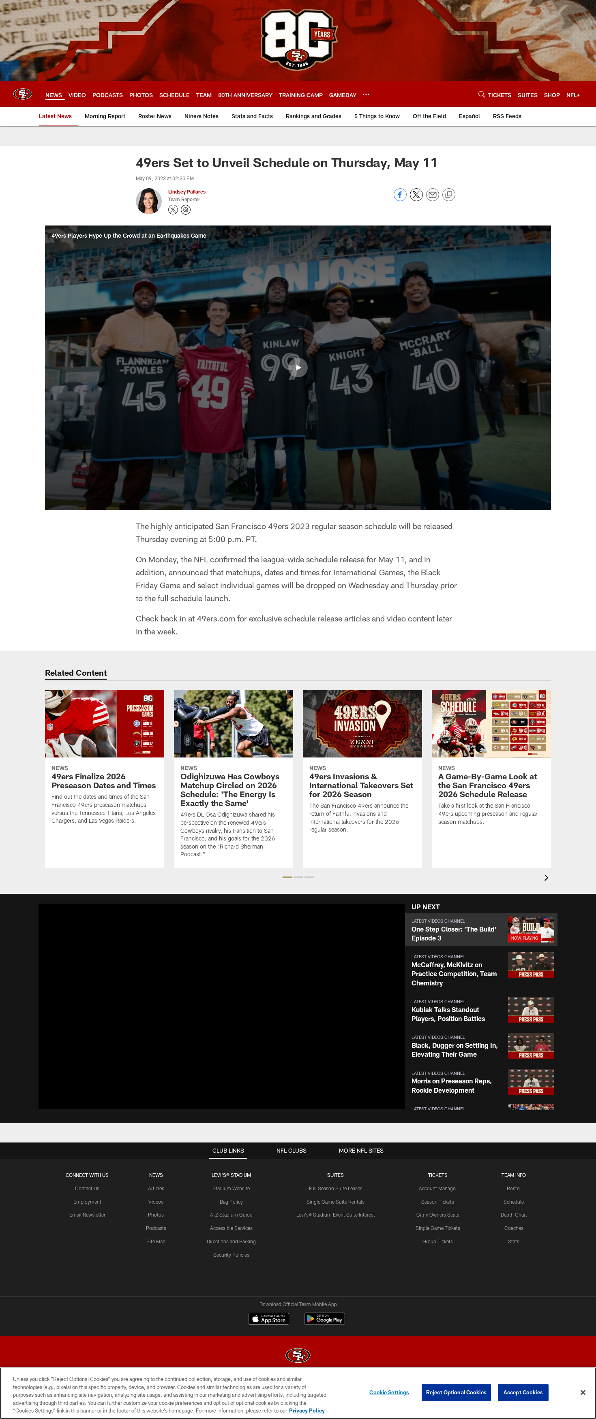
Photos (156, 1214)
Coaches (513, 1228)
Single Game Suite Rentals (335, 1201)
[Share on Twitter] (416, 199)
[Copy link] (448, 195)
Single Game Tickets (438, 1228)
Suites (335, 1175)
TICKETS (438, 1175)
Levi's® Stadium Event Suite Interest (335, 1214)
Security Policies (231, 1254)
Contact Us (87, 1188)
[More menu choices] (366, 94)
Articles (156, 1188)
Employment (87, 1201)
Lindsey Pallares (187, 191)
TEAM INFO (514, 1175)
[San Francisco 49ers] (298, 1356)
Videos (155, 1201)
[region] (298, 1393)
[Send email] (432, 199)
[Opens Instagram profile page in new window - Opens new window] (186, 210)
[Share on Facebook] (400, 199)
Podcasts (156, 1228)
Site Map (155, 1241)
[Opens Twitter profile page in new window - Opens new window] (173, 210)
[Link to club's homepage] (22, 94)
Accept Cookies (523, 1392)
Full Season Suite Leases (335, 1188)
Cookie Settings (389, 1392)
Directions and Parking (231, 1241)
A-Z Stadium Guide (231, 1214)
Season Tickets (437, 1201)
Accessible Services (231, 1228)
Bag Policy (231, 1201)
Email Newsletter (87, 1214)
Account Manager (438, 1188)
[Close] (583, 1393)
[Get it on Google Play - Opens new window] (324, 1323)
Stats (513, 1241)
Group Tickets (437, 1241)
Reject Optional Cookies (456, 1392)
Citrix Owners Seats (437, 1214)
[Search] (481, 94)
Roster (514, 1188)
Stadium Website (231, 1188)
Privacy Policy (307, 1410)
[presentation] (548, 878)
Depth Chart (514, 1214)
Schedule (514, 1201)
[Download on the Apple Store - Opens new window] (268, 1320)
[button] (298, 367)
